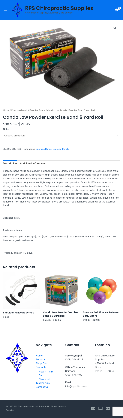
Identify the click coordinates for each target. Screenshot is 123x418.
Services (40, 359)
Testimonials (43, 382)
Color (6, 129)
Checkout (44, 379)
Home (6, 110)
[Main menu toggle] (5, 10)
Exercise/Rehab (19, 110)
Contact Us (42, 386)
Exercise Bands (37, 110)
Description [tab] (10, 163)
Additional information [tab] (33, 163)
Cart (41, 375)
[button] (115, 28)
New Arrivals (46, 371)
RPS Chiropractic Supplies (59, 8)
